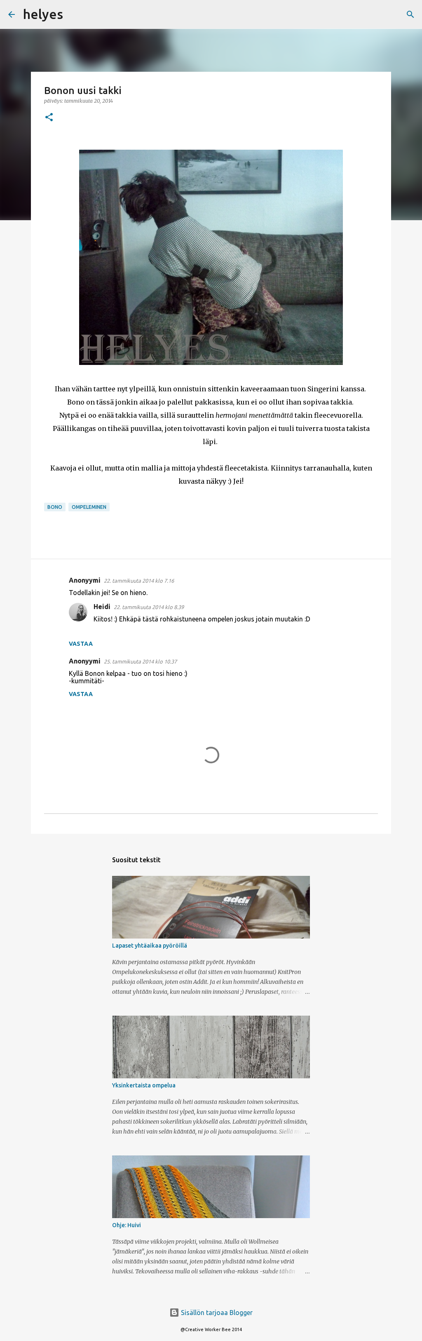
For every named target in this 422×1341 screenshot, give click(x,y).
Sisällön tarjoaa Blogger (216, 1312)
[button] (49, 117)
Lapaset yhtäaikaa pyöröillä (149, 945)
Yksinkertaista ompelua (144, 1085)
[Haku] (75, 14)
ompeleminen (89, 507)
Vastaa (81, 643)
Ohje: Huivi (126, 1225)
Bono (54, 507)
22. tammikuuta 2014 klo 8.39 (149, 607)
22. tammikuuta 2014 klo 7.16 (139, 580)
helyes (43, 14)
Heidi (102, 606)
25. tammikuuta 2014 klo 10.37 (140, 661)
